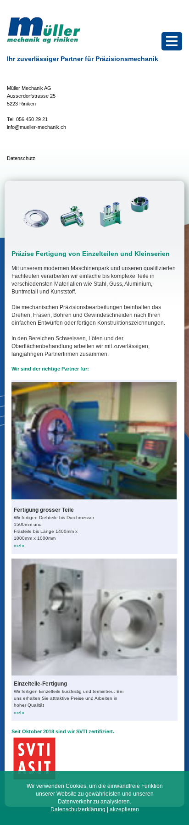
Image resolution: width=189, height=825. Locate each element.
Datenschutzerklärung (78, 809)
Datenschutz (21, 158)
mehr (19, 545)
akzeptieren (124, 809)
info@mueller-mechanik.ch (36, 127)
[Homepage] (43, 42)
